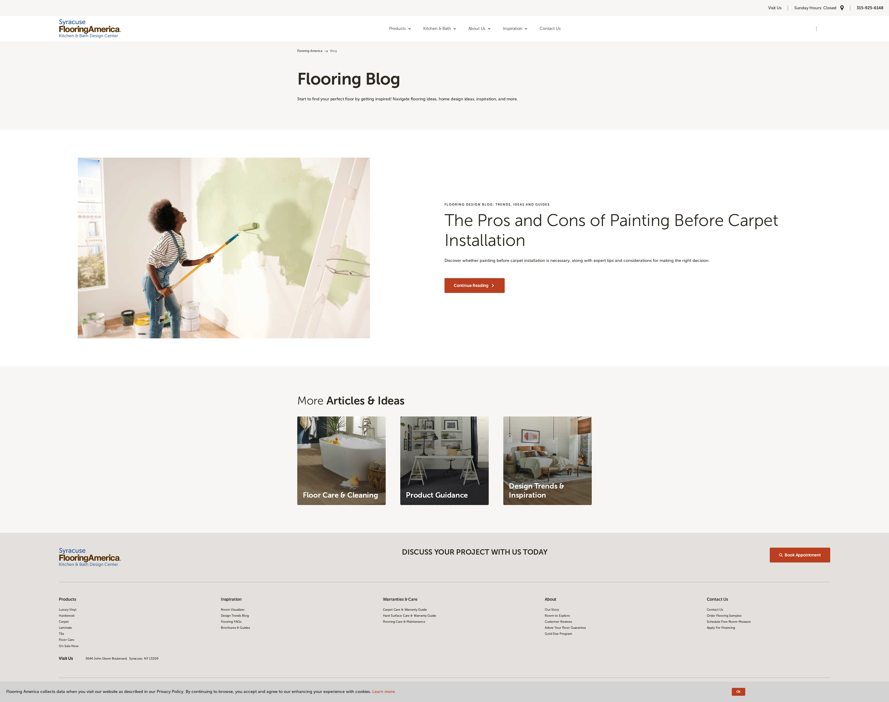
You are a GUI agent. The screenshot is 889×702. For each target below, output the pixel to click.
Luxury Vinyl (67, 610)
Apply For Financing (721, 628)
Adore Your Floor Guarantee (565, 628)
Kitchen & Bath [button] (437, 28)
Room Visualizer (232, 610)
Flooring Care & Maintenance (404, 622)
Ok (738, 692)
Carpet (64, 622)
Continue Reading (471, 285)
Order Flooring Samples (724, 616)
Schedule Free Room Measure (729, 622)
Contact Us (550, 28)
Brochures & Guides (235, 628)
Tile (61, 634)
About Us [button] (477, 28)
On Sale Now (68, 646)
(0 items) (825, 29)
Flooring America (309, 51)
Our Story (552, 610)
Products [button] (397, 28)
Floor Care (66, 640)
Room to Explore (557, 616)
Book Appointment (803, 555)
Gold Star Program (558, 634)
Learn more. (384, 691)
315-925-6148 (870, 7)
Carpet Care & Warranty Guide (405, 610)
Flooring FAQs (231, 622)
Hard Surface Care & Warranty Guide (409, 616)
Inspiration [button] (512, 28)
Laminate (65, 628)
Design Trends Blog (235, 616)
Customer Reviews (558, 622)
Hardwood (66, 616)
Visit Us (775, 7)
